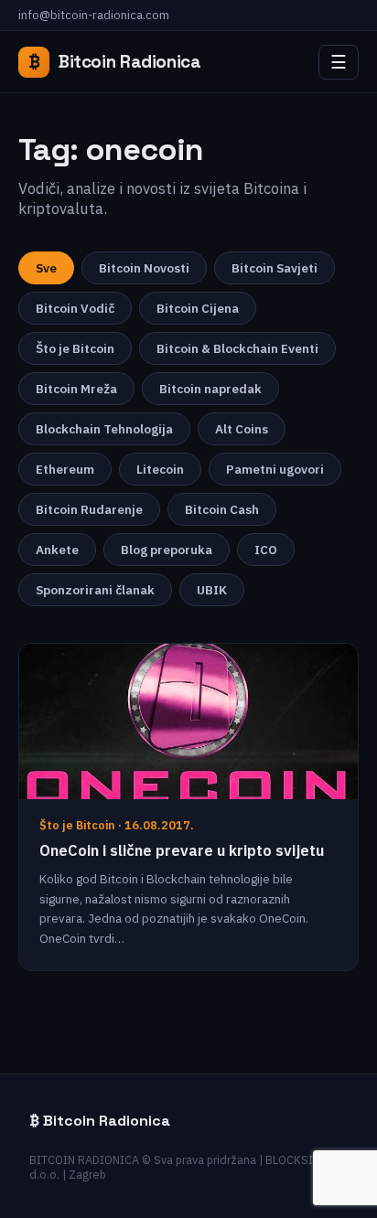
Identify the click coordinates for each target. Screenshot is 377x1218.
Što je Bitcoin (75, 348)
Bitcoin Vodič (75, 308)
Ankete (57, 549)
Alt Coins (241, 429)
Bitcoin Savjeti (275, 268)
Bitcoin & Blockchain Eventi (237, 348)
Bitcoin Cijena (197, 308)
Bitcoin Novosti (144, 268)
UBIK (212, 590)
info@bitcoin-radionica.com (93, 15)
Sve (46, 268)
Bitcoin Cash (222, 509)
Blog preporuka (166, 549)
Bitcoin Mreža (76, 388)
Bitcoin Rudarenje (89, 509)
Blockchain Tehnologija (104, 429)
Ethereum (65, 469)
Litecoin (160, 469)
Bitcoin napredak (210, 388)
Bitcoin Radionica (114, 61)
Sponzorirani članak (95, 590)
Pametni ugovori (275, 469)
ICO (265, 549)
